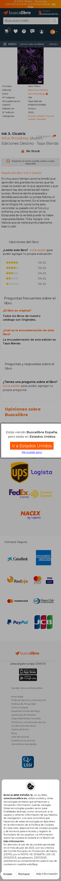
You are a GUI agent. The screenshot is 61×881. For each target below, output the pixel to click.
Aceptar (7, 874)
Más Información (47, 873)
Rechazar (24, 874)
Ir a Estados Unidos (32, 445)
